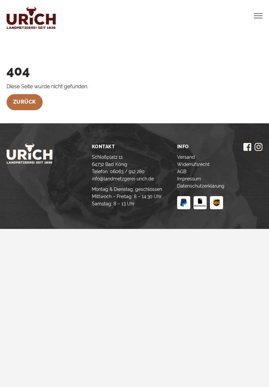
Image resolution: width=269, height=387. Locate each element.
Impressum (189, 178)
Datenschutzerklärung (200, 186)
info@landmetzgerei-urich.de (123, 178)
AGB (181, 171)
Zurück (24, 102)
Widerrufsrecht (193, 164)
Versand (186, 157)
